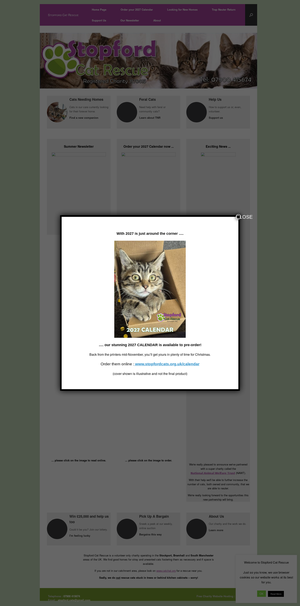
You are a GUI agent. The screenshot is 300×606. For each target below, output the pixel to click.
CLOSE (238, 216)
